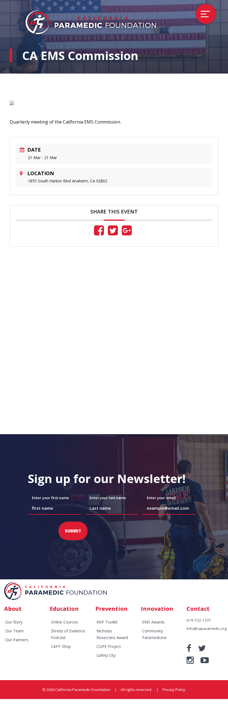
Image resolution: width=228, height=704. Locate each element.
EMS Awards (153, 622)
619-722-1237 (199, 620)
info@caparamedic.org (207, 628)
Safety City (106, 655)
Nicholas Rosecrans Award (112, 634)
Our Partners (16, 639)
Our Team (14, 630)
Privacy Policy (173, 689)
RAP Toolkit (107, 622)
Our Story (14, 622)
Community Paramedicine (154, 634)
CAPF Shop (61, 646)
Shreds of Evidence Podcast (68, 634)
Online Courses (64, 622)
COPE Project (108, 646)
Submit (73, 531)
